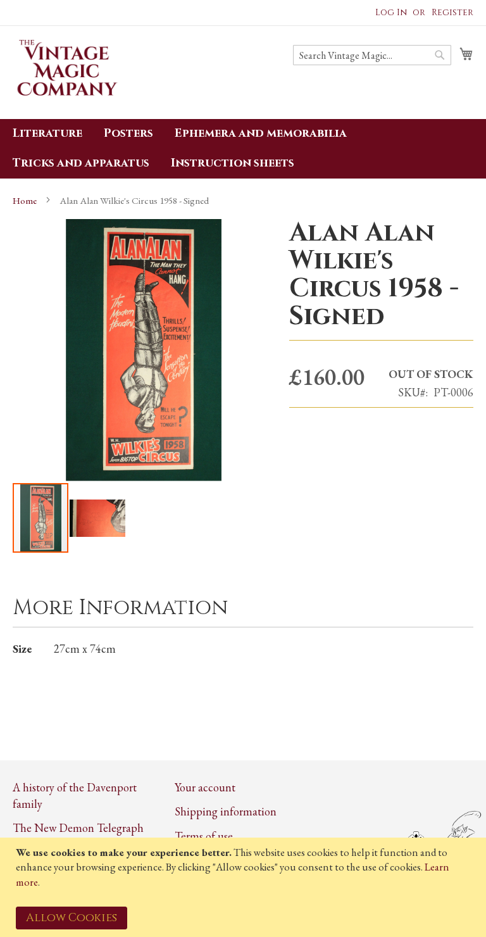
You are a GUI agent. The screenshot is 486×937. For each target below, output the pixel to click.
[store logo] (66, 71)
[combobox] (372, 55)
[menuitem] (47, 134)
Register (452, 12)
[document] (244, 887)
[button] (97, 518)
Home (25, 200)
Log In (391, 12)
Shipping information (226, 811)
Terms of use (204, 836)
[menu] (243, 149)
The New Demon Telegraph (78, 828)
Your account (205, 787)
